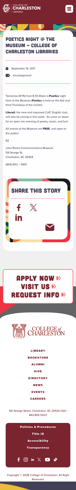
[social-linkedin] (32, 460)
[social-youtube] (47, 460)
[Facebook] (18, 207)
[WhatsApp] (34, 217)
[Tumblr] (50, 217)
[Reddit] (50, 207)
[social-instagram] (26, 460)
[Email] (50, 227)
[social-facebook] (18, 460)
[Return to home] (29, 8)
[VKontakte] (34, 227)
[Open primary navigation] (69, 9)
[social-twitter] (39, 460)
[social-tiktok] (55, 460)
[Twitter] (34, 207)
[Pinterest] (18, 227)
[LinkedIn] (18, 217)
